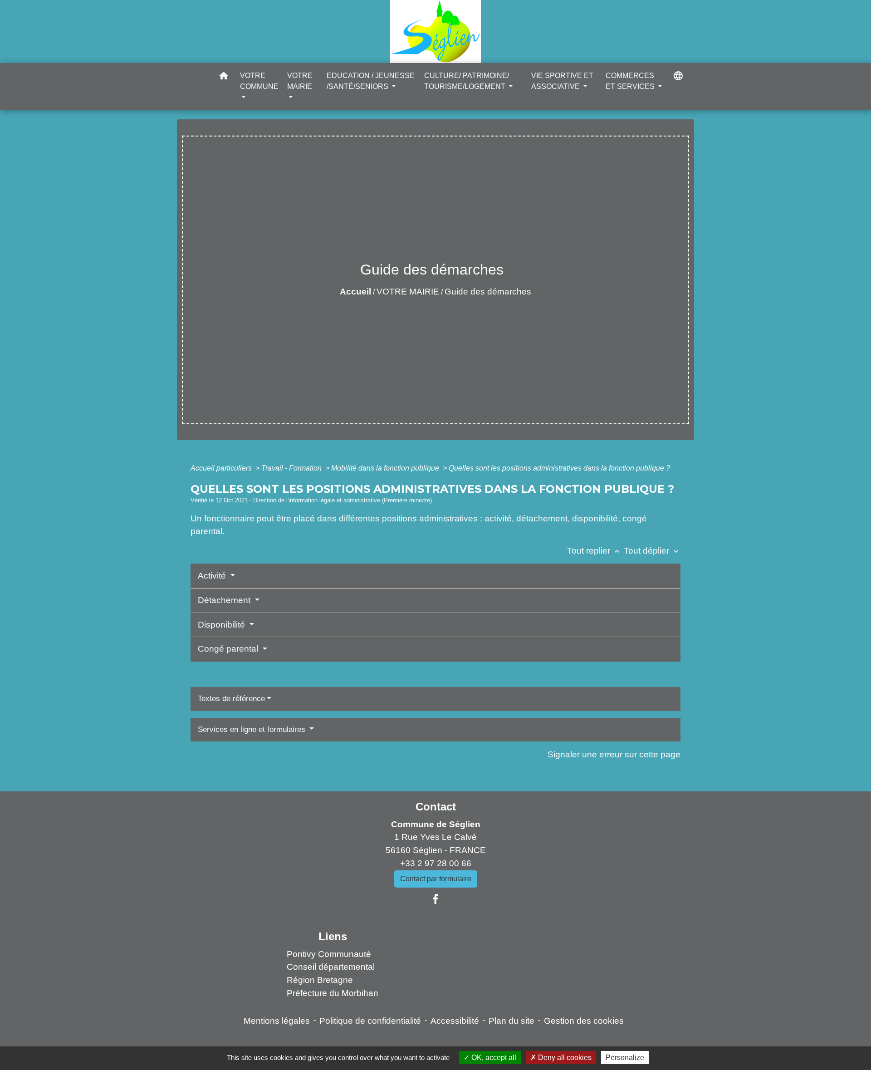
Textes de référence (231, 698)
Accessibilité (455, 1021)
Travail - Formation (292, 468)
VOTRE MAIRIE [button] (300, 81)
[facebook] (435, 899)
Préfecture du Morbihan (332, 993)
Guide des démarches (488, 291)
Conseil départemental (331, 967)
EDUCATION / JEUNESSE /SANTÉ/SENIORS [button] (371, 81)
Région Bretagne (320, 980)
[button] (223, 77)
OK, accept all (493, 1057)
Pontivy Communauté (329, 954)
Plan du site (511, 1021)
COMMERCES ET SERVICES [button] (631, 81)
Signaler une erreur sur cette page (614, 754)
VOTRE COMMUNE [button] (259, 81)
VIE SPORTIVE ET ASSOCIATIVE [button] (562, 81)
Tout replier (594, 550)
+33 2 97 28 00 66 (435, 863)
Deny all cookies (564, 1057)
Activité (213, 575)
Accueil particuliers (222, 468)
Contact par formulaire (435, 879)
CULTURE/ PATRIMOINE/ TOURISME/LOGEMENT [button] (466, 81)
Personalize (625, 1057)
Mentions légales (277, 1021)
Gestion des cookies (584, 1021)
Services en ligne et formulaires (253, 729)
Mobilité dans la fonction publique (386, 468)
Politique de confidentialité (370, 1021)
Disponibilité (222, 624)
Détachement (225, 600)
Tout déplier (652, 550)
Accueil (355, 291)
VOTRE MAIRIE (408, 291)
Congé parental (229, 648)
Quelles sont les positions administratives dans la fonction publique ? (559, 468)
